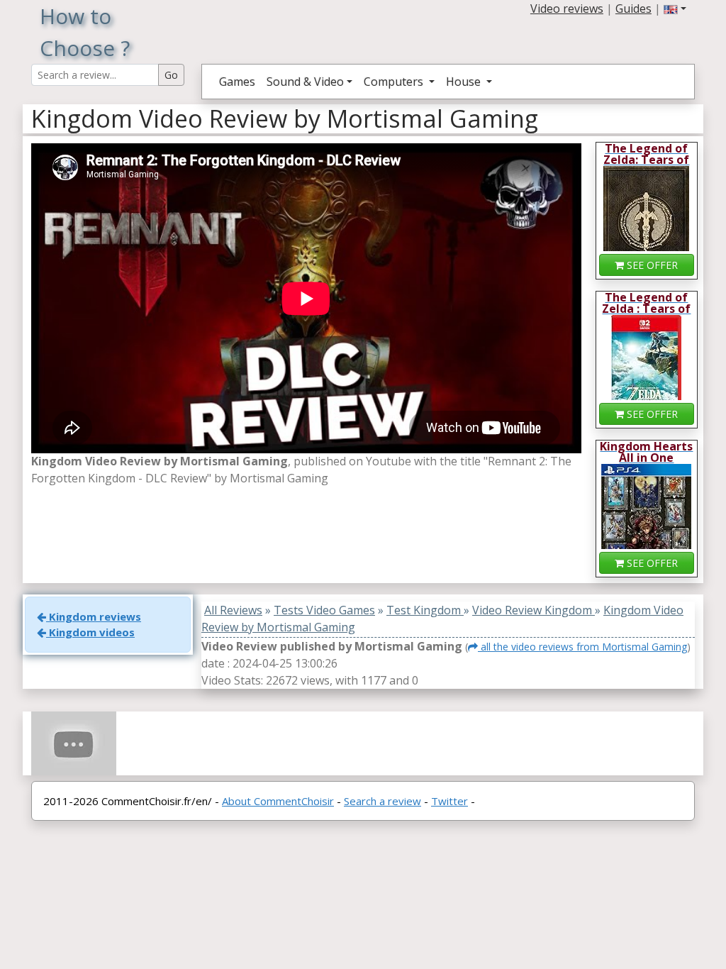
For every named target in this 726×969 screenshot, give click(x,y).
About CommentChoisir (278, 801)
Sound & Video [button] (305, 81)
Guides (633, 8)
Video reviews (566, 8)
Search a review (382, 801)
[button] (675, 8)
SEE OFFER (651, 265)
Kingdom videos (90, 632)
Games (237, 81)
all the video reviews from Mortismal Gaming (582, 646)
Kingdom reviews (93, 616)
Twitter (449, 801)
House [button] (465, 81)
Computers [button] (395, 81)
